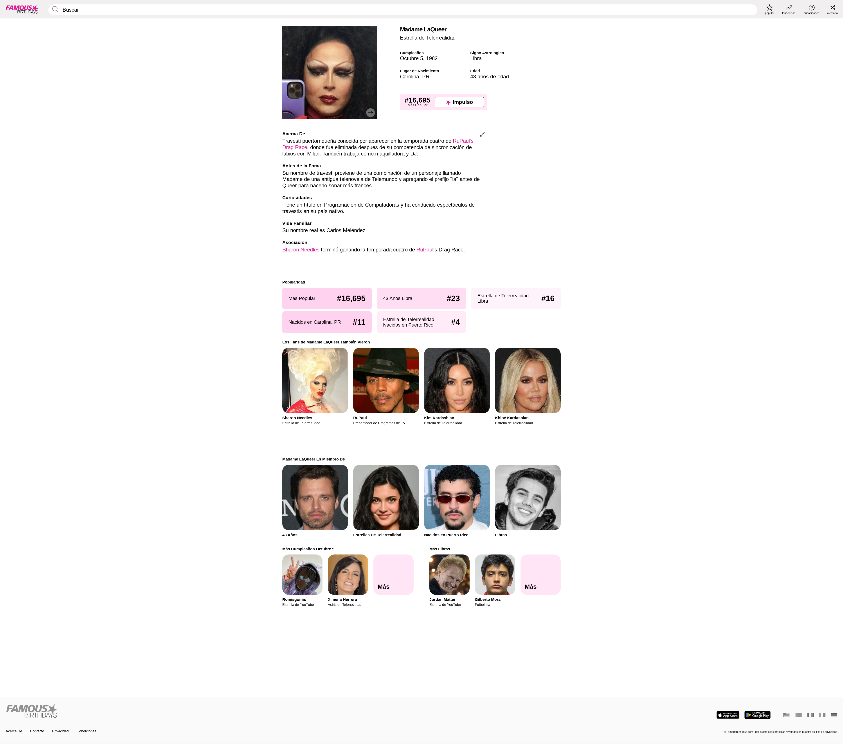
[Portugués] (798, 715)
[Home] (212, 711)
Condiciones (86, 731)
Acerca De (14, 731)
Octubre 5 (411, 58)
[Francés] (810, 715)
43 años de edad (489, 76)
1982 (432, 58)
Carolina (409, 76)
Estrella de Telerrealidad (428, 38)
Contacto (37, 731)
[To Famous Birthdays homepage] (22, 9)
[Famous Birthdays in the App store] (728, 715)
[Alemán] (834, 715)
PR (425, 76)
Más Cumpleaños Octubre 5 (308, 549)
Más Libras (439, 549)
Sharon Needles (300, 250)
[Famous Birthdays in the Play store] (757, 715)
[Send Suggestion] (482, 135)
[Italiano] (822, 715)
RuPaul (424, 250)
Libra (476, 58)
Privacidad (60, 731)
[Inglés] (786, 715)
